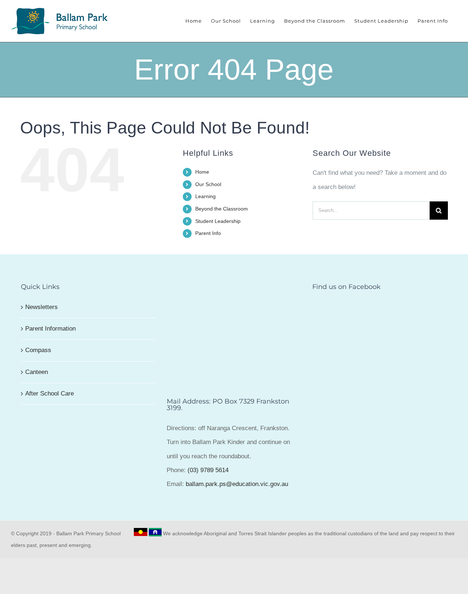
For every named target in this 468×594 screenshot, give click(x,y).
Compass (38, 350)
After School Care (49, 393)
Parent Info (208, 233)
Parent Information (50, 328)
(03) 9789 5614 (208, 470)
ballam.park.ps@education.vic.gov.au (237, 484)
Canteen (36, 372)
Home (202, 172)
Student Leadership (218, 221)
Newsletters (41, 307)
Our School (208, 184)
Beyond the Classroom (221, 209)
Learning (205, 196)
